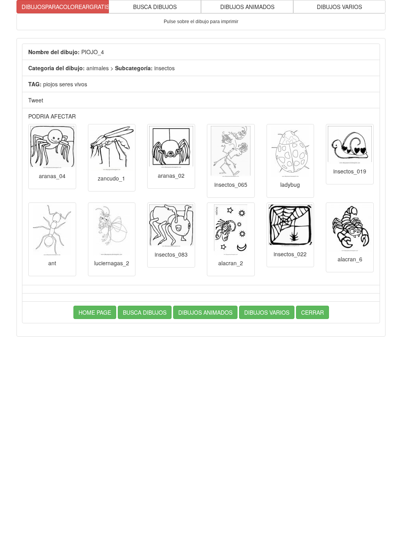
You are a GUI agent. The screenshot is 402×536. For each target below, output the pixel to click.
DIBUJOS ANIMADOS (247, 7)
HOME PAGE (95, 312)
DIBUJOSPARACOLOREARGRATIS (65, 7)
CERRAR (312, 312)
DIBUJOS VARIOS (339, 7)
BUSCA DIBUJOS (155, 7)
